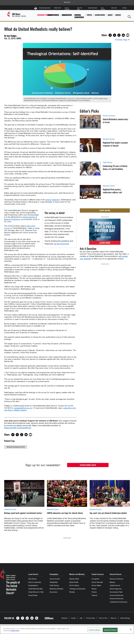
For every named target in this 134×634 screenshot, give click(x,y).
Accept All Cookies (110, 630)
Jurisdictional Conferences (118, 602)
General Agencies (116, 589)
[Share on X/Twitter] (114, 35)
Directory (57, 8)
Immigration (67, 15)
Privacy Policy (90, 618)
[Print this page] (123, 35)
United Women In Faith (36, 592)
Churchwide (100, 15)
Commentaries (53, 15)
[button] (129, 16)
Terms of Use (103, 618)
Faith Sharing (54, 585)
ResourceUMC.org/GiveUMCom (17, 427)
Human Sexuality (97, 582)
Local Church (33, 574)
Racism (94, 589)
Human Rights (96, 585)
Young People (32, 595)
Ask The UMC (79, 8)
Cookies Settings (94, 630)
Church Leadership (34, 582)
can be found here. (61, 243)
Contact (73, 618)
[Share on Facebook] (110, 35)
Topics (89, 15)
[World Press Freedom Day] (105, 233)
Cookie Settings (125, 618)
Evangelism (54, 574)
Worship (72, 592)
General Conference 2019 (16, 447)
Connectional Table (116, 592)
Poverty (94, 592)
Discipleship (54, 582)
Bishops (112, 582)
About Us (113, 618)
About (110, 15)
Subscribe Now (88, 465)
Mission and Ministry (77, 574)
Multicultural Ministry (56, 589)
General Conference (79, 16)
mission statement (52, 199)
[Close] (130, 629)
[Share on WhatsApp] (118, 35)
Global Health (73, 582)
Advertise (64, 618)
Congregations (33, 585)
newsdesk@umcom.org (23, 408)
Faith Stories (107, 162)
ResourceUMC (92, 8)
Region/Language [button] (44, 8)
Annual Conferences (116, 595)
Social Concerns (109, 116)
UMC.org (114, 8)
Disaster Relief (74, 579)
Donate (118, 15)
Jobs (81, 618)
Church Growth (55, 579)
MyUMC (124, 8)
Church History (74, 585)
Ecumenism (53, 592)
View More (104, 210)
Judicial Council (10, 509)
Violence (94, 595)
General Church (109, 139)
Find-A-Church (67, 8)
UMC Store (103, 8)
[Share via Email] (127, 35)
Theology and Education (77, 589)
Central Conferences (116, 598)
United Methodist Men (35, 589)
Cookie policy (14, 630)
